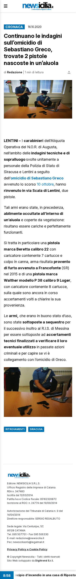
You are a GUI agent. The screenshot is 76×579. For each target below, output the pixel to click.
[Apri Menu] (5, 6)
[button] (38, 99)
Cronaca (14, 27)
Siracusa (36, 429)
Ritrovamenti (15, 429)
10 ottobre (45, 184)
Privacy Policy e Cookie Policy (27, 549)
